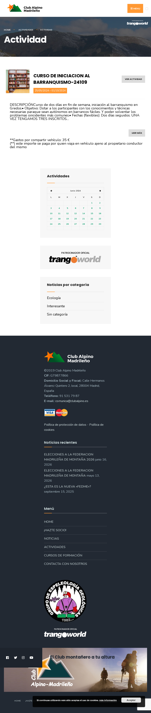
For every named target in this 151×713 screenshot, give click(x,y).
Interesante (56, 306)
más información (108, 700)
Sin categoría (57, 314)
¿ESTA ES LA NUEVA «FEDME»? (67, 486)
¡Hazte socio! (55, 530)
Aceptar (131, 700)
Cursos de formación (63, 555)
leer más (137, 132)
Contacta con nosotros (65, 564)
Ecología (54, 298)
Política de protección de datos (65, 425)
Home (7, 29)
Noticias (51, 538)
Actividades (25, 29)
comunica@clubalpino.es (71, 401)
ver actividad (133, 79)
